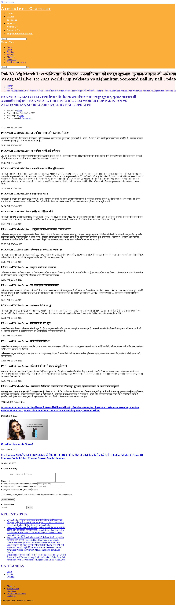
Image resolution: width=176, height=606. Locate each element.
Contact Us (11, 59)
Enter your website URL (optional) (16, 489)
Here (29, 508)
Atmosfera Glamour (26, 8)
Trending (10, 52)
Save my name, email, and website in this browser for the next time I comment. (38, 494)
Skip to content (7, 2)
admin (19, 110)
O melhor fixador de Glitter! (17, 444)
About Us (11, 57)
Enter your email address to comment (17, 486)
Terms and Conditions (16, 593)
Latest (9, 50)
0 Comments (25, 118)
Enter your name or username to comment (19, 483)
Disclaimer (11, 591)
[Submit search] (28, 67)
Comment (5, 481)
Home (9, 47)
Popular (10, 55)
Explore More (7, 504)
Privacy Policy (13, 588)
